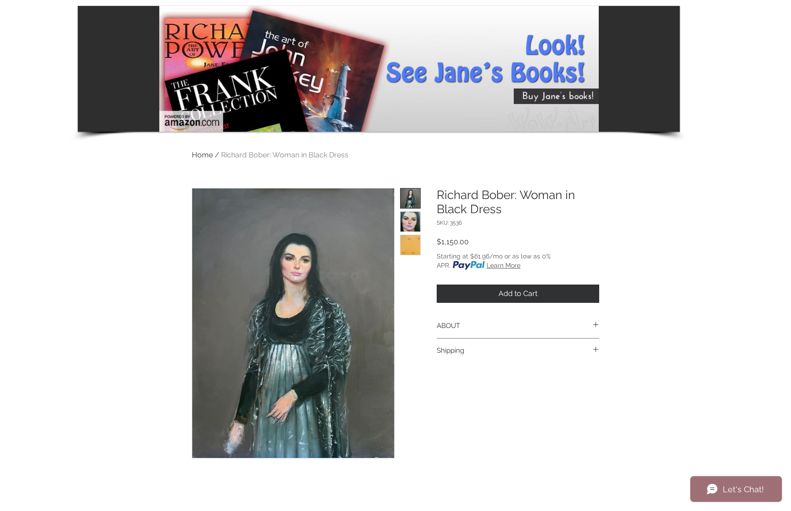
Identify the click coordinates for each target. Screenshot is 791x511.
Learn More (503, 265)
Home (202, 155)
